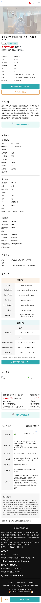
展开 (15, 488)
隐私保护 (10, 582)
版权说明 (17, 582)
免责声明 (24, 582)
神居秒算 (4, 521)
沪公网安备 (27, 591)
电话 (6, 600)
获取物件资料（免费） (22, 86)
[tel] (30, 3)
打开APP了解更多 (22, 125)
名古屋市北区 (23, 74)
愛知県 (16, 74)
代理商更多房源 (31, 426)
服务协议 (31, 582)
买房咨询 (26, 600)
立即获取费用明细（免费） (20, 362)
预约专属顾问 (21, 92)
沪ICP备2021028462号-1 (25, 589)
